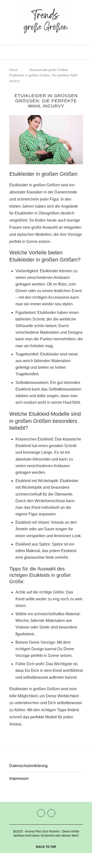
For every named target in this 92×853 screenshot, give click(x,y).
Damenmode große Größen (48, 70)
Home (13, 70)
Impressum (18, 778)
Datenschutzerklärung (28, 766)
